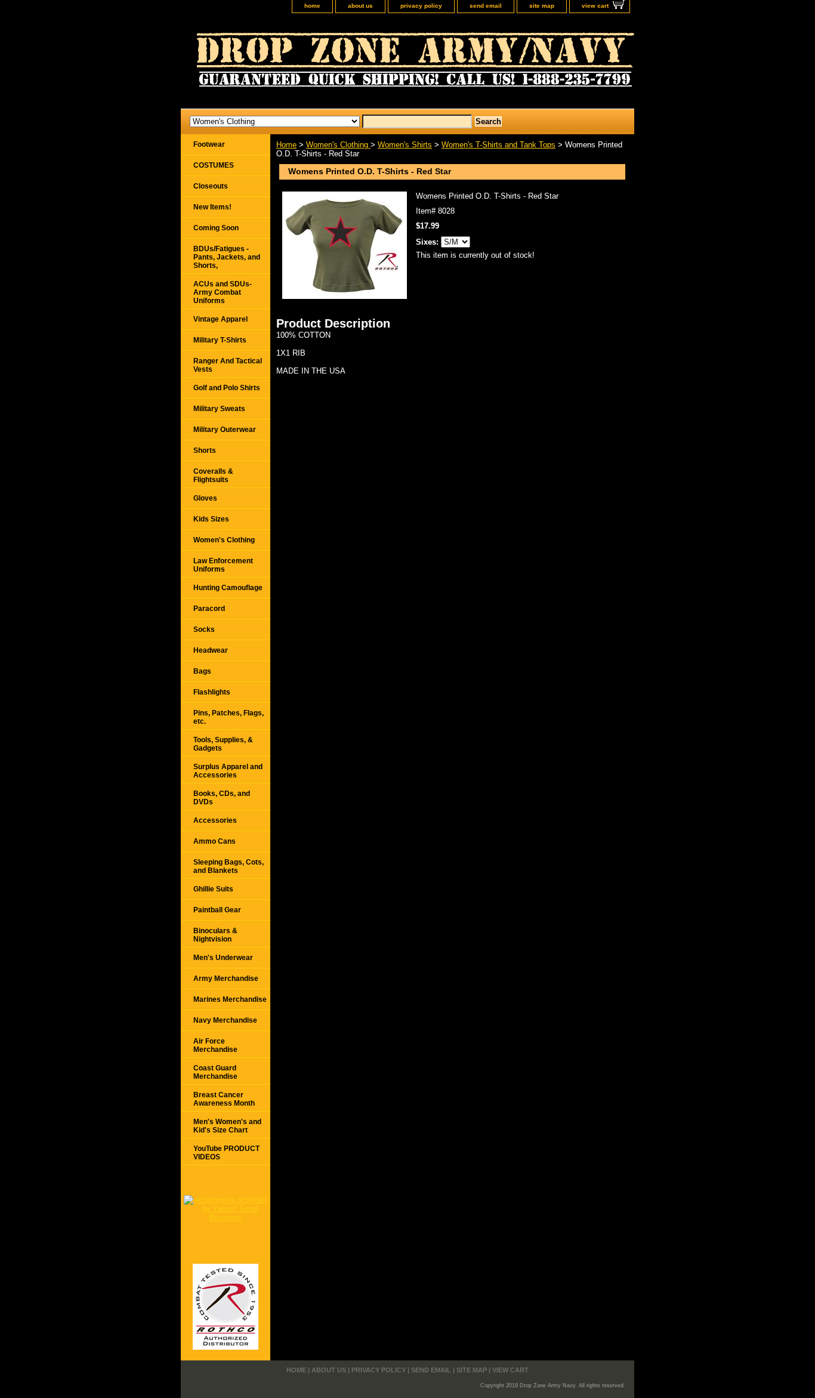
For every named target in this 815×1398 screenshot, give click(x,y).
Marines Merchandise (230, 999)
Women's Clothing (338, 144)
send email (486, 5)
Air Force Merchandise (215, 1045)
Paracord (209, 608)
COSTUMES (213, 165)
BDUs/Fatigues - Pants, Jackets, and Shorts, (226, 257)
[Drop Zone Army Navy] (330, 64)
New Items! (212, 207)
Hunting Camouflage (228, 588)
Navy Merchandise (225, 1020)
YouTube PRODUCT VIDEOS (226, 1152)
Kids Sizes (211, 519)
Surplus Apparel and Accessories (228, 771)
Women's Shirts (405, 144)
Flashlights (211, 692)
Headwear (210, 650)
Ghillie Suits (213, 889)
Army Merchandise (225, 978)
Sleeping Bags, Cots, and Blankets (228, 866)
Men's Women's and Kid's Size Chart (227, 1126)
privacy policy (421, 5)
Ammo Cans (214, 841)
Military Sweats (219, 409)
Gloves (205, 498)
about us (360, 5)
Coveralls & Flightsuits (213, 475)
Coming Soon (216, 228)
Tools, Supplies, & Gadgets (223, 744)
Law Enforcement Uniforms (223, 565)
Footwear (209, 144)
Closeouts (210, 186)
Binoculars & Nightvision (215, 935)
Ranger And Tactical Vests (227, 365)
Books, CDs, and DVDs (221, 797)
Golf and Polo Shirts (226, 388)
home (312, 5)
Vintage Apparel (220, 319)
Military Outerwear (224, 429)
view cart (595, 5)
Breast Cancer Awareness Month (224, 1099)
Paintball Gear (217, 910)
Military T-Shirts (219, 340)
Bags (202, 671)
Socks (204, 629)
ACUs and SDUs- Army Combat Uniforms (222, 292)
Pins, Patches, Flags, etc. (228, 717)
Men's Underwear (223, 957)
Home (286, 144)
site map (541, 5)
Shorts (204, 450)
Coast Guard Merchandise (215, 1072)
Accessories (215, 820)
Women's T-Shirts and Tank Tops (498, 144)
